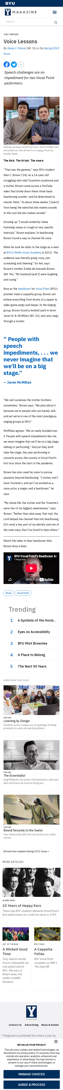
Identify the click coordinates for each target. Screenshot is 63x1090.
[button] (56, 1041)
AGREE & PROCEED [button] (31, 1085)
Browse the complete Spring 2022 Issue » (26, 851)
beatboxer (24, 288)
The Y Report (11, 34)
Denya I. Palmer (16, 48)
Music (9, 592)
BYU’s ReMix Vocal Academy (24, 252)
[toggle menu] (55, 12)
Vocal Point (42, 288)
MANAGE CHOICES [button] (31, 1074)
